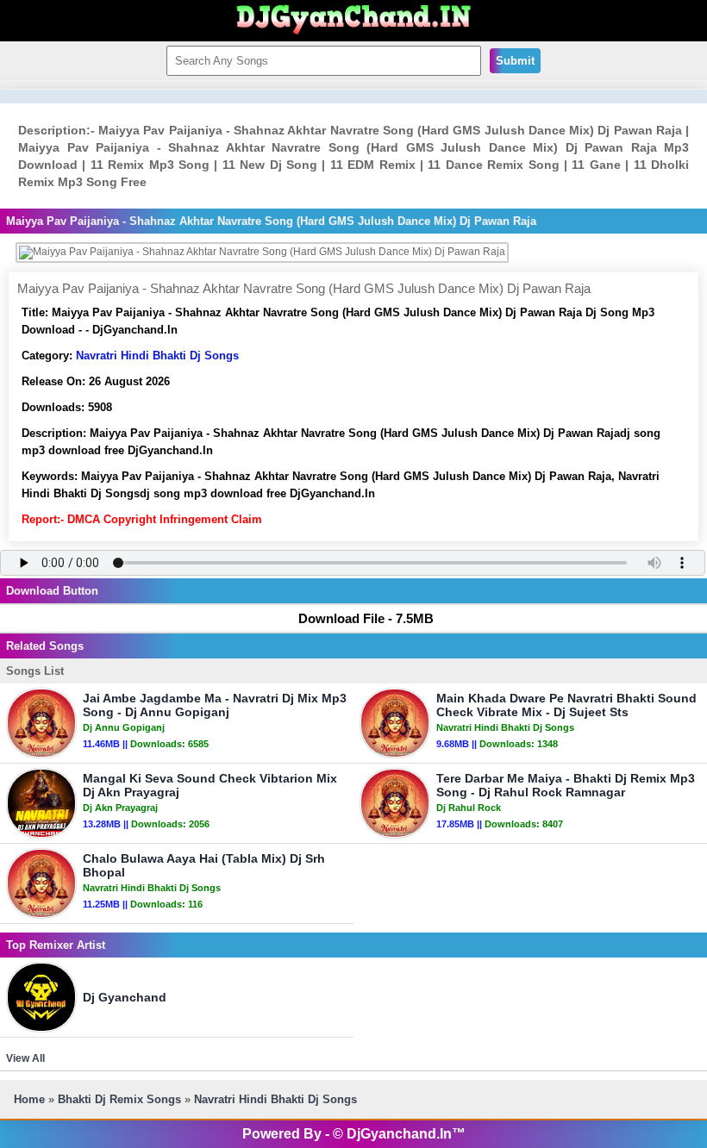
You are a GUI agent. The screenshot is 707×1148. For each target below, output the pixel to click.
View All (25, 1058)
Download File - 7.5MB (366, 618)
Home (29, 1099)
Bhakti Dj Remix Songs (119, 1099)
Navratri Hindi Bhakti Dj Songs (157, 355)
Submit (515, 60)
